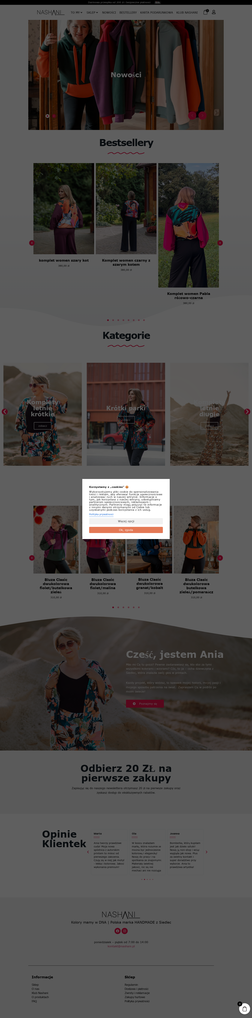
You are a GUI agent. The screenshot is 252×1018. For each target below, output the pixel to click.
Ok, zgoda (126, 530)
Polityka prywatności (101, 514)
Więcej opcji (126, 521)
